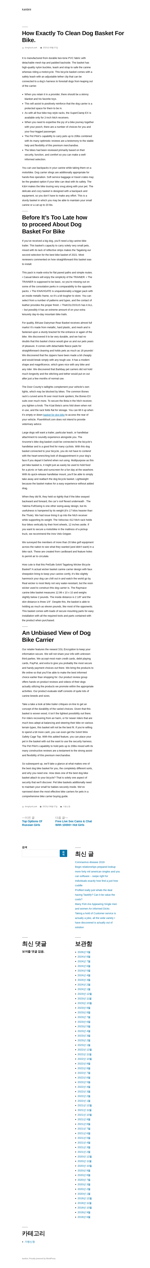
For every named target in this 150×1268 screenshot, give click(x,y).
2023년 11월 (85, 998)
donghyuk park (31, 48)
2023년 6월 (84, 1021)
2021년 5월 (84, 1137)
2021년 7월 (84, 1128)
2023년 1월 (84, 1045)
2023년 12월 (85, 993)
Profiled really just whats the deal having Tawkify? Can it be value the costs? (95, 895)
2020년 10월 (85, 1165)
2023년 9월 (84, 1007)
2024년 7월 (84, 961)
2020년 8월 (84, 1175)
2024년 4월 (84, 975)
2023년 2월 (84, 1040)
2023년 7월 (84, 1017)
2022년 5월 (84, 1082)
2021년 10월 (85, 1114)
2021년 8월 (84, 1124)
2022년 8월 (84, 1068)
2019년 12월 (85, 1198)
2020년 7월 (84, 1179)
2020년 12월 (85, 1156)
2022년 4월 (84, 1086)
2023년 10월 (85, 1003)
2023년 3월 (84, 1035)
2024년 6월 (84, 966)
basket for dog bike (54, 414)
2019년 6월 (84, 1217)
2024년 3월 (84, 979)
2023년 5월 (84, 1026)
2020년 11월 (85, 1161)
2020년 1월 (84, 1193)
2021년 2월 (84, 1151)
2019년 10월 (85, 1207)
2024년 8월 (84, 956)
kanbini (26, 9)
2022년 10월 (85, 1058)
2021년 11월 (85, 1110)
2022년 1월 (84, 1100)
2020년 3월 (84, 1184)
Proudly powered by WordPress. (42, 1259)
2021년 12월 (85, 1105)
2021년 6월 (84, 1133)
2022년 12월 (85, 1049)
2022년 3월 (84, 1091)
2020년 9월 (84, 1170)
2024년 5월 (84, 970)
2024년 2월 (84, 984)
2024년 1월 (84, 989)
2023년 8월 (84, 1012)
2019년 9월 (84, 1212)
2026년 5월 (84, 952)
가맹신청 (66, 806)
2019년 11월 (85, 1203)
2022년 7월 (84, 1072)
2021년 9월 (84, 1119)
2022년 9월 (84, 1063)
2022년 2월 (84, 1096)
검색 (24, 847)
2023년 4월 (84, 1031)
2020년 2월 (84, 1189)
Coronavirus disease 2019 (90, 862)
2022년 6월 (84, 1077)
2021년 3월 (84, 1147)
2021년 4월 (84, 1142)
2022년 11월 (85, 1054)
